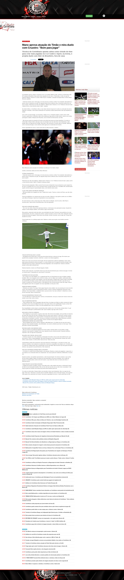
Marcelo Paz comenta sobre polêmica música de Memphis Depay (38, 382)
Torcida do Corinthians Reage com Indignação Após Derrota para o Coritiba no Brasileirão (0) (46, 512)
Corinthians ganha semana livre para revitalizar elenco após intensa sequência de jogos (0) (46, 506)
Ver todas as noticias (80, 169)
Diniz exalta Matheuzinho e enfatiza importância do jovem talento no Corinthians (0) (44, 493)
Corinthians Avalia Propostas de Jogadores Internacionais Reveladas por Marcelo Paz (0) (45, 436)
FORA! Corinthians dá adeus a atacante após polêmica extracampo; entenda (80, 103)
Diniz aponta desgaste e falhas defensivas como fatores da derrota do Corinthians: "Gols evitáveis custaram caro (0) (48, 500)
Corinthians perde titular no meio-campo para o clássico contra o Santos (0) (42, 509)
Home (23, 16)
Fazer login (89, 16)
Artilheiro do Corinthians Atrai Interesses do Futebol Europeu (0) (39, 483)
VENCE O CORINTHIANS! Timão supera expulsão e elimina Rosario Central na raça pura (81, 147)
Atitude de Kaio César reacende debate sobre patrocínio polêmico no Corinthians (80, 160)
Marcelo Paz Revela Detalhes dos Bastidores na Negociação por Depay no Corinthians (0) (45, 441)
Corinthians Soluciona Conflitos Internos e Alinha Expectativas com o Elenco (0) (43, 465)
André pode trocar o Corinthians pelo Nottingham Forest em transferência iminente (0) (45, 477)
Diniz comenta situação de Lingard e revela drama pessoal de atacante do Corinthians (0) (45, 444)
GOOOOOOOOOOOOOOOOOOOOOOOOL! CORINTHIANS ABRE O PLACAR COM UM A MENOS (80, 117)
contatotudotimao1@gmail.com (78, 572)
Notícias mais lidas (26, 395)
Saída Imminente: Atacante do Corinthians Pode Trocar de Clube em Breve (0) (42, 425)
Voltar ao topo (62, 577)
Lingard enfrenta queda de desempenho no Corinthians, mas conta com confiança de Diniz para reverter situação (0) (47, 473)
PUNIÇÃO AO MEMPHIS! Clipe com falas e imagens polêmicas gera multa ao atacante (81, 132)
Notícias (28, 16)
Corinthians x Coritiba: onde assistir (93, 116)
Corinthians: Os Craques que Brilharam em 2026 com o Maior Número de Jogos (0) (44, 417)
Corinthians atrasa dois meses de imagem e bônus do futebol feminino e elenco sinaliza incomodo (47, 381)
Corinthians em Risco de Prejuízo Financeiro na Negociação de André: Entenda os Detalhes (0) (47, 462)
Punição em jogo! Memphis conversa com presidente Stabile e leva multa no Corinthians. (94, 101)
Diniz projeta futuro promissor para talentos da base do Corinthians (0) (41, 515)
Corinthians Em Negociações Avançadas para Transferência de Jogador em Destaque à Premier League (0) (47, 451)
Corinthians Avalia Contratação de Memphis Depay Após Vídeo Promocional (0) (43, 422)
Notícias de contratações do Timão (30, 393)
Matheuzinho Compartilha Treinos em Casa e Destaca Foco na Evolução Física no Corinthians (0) (47, 447)
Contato (44, 16)
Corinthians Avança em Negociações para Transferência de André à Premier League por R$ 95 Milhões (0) (46, 469)
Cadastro (33, 16)
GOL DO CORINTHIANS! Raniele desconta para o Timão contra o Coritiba (93, 131)
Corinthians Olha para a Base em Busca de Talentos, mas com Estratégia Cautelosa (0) (45, 419)
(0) (45, 428)
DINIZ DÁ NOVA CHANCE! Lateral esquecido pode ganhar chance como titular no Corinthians (94, 147)
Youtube (39, 16)
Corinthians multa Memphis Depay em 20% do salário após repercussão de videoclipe (44, 379)
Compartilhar (33, 59)
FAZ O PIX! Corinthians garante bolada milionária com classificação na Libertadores (93, 163)
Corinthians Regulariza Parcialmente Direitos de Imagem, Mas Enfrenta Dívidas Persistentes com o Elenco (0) (48, 486)
